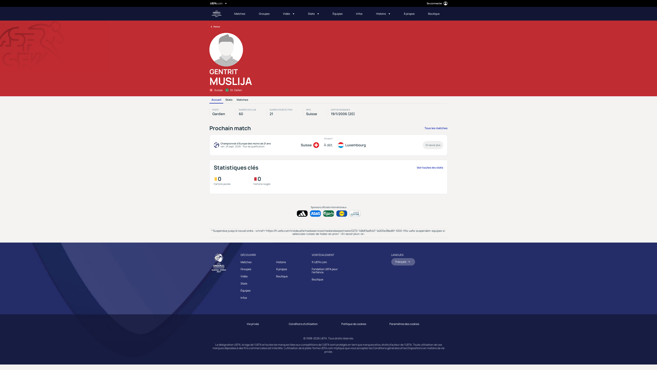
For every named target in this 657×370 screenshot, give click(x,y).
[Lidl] (341, 213)
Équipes (245, 290)
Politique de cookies (353, 324)
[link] (239, 13)
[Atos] (315, 213)
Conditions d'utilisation (303, 324)
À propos (281, 269)
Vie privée (253, 324)
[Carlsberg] (328, 213)
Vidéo (244, 276)
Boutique (282, 276)
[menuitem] (242, 13)
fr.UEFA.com (319, 262)
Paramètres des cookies (404, 324)
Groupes (246, 269)
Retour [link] (217, 26)
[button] (289, 13)
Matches (242, 99)
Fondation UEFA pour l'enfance (325, 270)
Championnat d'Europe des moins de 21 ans (216, 13)
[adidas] (302, 213)
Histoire (281, 262)
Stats (229, 99)
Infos (244, 298)
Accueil (216, 99)
